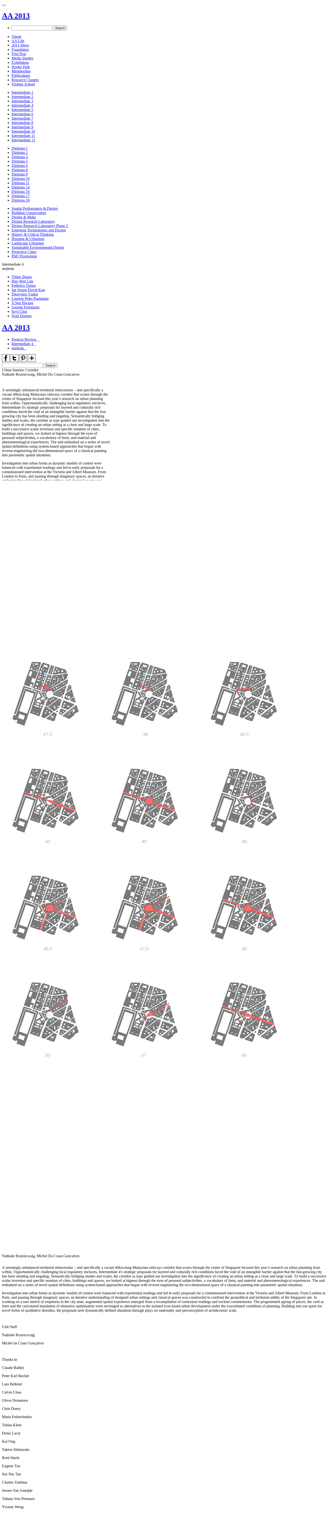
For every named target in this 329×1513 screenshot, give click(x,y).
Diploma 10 (21, 179)
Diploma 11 (20, 183)
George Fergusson (25, 307)
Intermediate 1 (22, 92)
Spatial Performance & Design (35, 208)
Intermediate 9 (22, 127)
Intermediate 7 (22, 118)
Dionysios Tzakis (25, 294)
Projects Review (24, 339)
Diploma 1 (20, 148)
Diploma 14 (21, 187)
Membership (21, 71)
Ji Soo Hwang (22, 303)
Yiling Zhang (22, 277)
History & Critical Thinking (33, 234)
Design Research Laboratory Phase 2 (40, 226)
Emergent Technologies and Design (39, 230)
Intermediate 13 (23, 140)
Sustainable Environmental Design (38, 247)
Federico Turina (24, 285)
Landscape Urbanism (28, 243)
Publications (21, 75)
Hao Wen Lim (22, 281)
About (16, 36)
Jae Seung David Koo (28, 290)
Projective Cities (24, 252)
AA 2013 (16, 15)
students (18, 348)
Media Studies (22, 58)
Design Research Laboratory (33, 221)
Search (60, 28)
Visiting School (23, 84)
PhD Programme (24, 256)
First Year (19, 54)
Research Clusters (25, 80)
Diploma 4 (20, 157)
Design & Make (24, 217)
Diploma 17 (21, 196)
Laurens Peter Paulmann (30, 298)
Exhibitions (20, 62)
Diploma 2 (20, 153)
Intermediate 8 (22, 123)
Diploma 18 (21, 200)
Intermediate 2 (22, 97)
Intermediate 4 (22, 105)
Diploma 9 (20, 174)
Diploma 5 (20, 161)
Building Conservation (29, 213)
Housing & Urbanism (28, 239)
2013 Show (20, 45)
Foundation (20, 49)
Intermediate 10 (23, 131)
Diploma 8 (20, 170)
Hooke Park (21, 67)
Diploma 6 (20, 166)
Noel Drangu (22, 316)
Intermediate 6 (22, 114)
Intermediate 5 (22, 110)
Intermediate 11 (23, 136)
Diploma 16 (21, 192)
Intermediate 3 (22, 101)
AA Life (18, 41)
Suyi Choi (19, 311)
